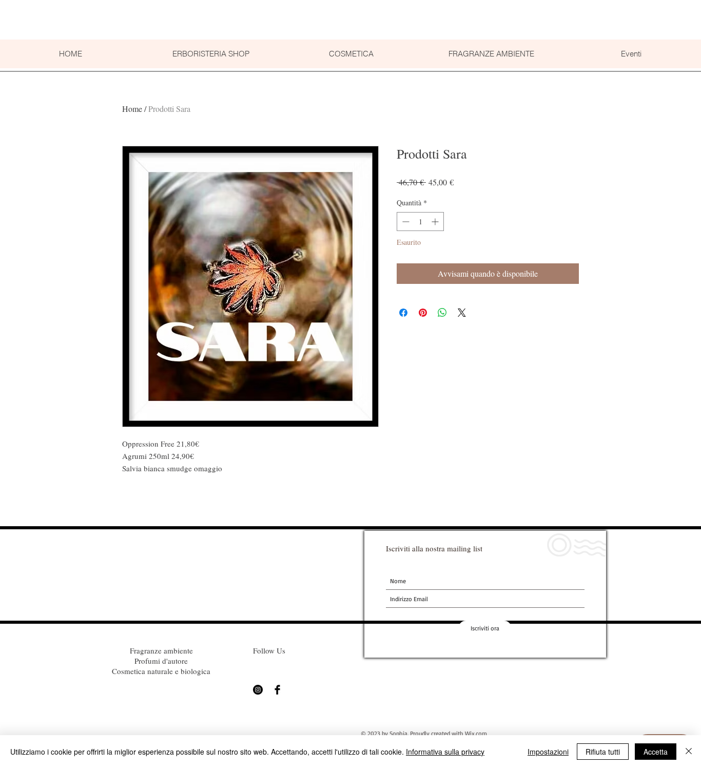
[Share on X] (462, 312)
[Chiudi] (689, 751)
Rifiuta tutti (603, 751)
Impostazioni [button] (548, 751)
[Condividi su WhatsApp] (442, 312)
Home (132, 108)
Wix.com (476, 733)
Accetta (656, 751)
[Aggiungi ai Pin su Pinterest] (423, 312)
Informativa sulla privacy (445, 751)
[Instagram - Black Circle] (258, 690)
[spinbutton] (420, 222)
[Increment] (436, 222)
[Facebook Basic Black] (277, 690)
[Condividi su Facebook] (403, 312)
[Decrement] (404, 222)
